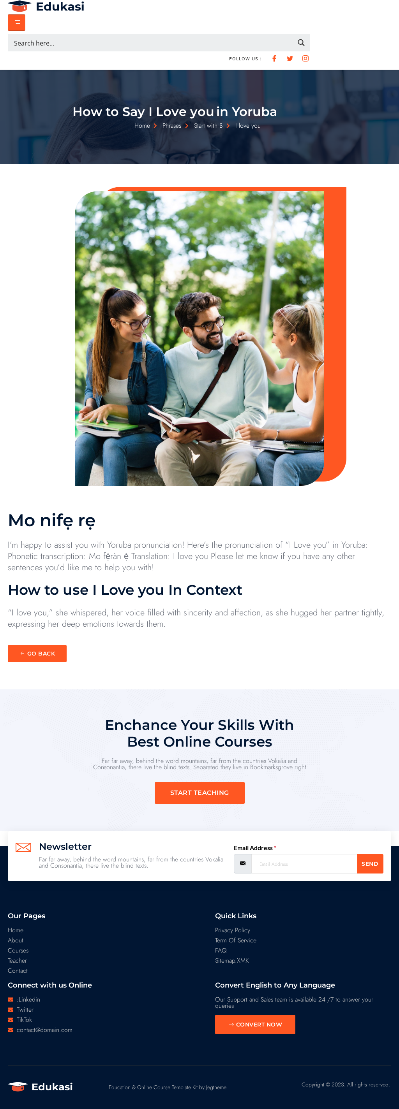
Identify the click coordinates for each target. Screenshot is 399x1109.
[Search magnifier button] (301, 42)
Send (370, 863)
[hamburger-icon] (16, 22)
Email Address (255, 848)
